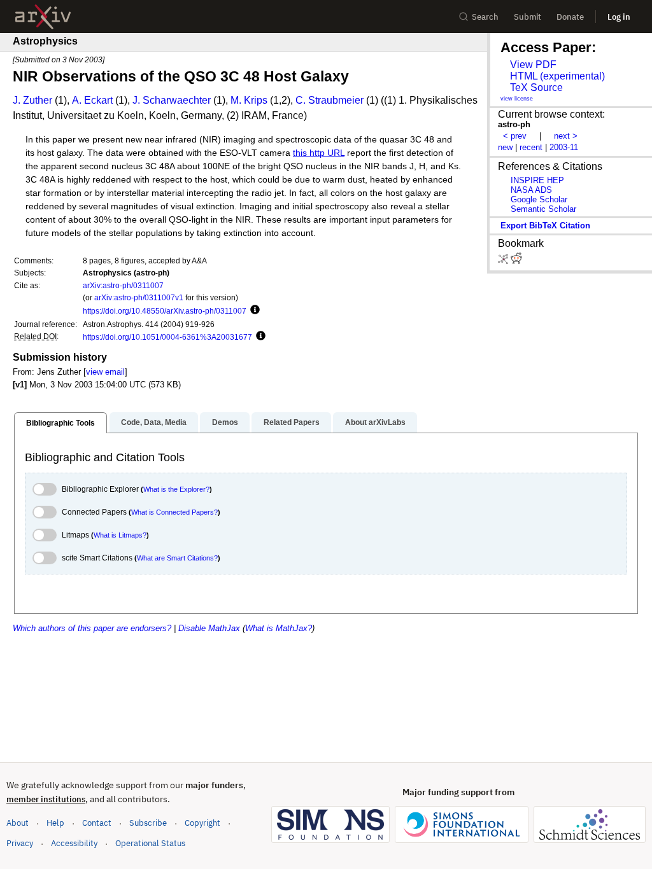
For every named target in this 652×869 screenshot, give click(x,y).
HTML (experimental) (557, 76)
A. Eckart (92, 100)
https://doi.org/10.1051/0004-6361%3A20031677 (167, 337)
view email (105, 372)
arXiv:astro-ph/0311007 (123, 285)
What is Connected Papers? (174, 512)
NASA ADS (531, 190)
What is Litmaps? (120, 535)
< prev (515, 136)
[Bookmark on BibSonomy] (504, 261)
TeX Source (536, 87)
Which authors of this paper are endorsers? (92, 628)
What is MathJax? (278, 628)
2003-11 (563, 147)
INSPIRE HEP (537, 180)
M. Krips (248, 100)
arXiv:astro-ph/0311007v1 (138, 297)
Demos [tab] (225, 422)
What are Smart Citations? (177, 558)
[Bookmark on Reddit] (516, 261)
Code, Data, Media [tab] (154, 422)
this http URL (318, 153)
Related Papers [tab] (292, 422)
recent (531, 147)
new (505, 147)
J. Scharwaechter (171, 100)
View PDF (533, 64)
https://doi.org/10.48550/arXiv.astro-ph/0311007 (164, 311)
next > (566, 136)
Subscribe (148, 822)
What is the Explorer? (176, 489)
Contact (96, 822)
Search (485, 16)
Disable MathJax (209, 628)
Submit (527, 16)
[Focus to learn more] (253, 310)
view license (516, 98)
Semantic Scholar (543, 209)
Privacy (19, 843)
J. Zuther (32, 100)
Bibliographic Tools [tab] (60, 423)
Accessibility (74, 843)
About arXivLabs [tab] (375, 422)
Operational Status (150, 843)
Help (55, 822)
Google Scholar (539, 199)
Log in (618, 16)
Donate (570, 16)
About (17, 822)
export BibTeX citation (545, 225)
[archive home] (43, 16)
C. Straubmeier (329, 100)
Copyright (202, 822)
